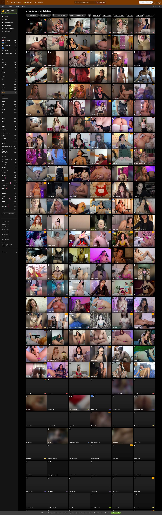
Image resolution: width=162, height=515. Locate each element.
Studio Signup (5, 239)
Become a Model (6, 237)
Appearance (32, 15)
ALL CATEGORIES (10, 213)
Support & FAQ (5, 221)
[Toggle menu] (2, 2)
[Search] (95, 2)
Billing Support (5, 224)
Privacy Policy (5, 232)
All (89, 15)
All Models (4, 242)
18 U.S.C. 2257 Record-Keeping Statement (7, 245)
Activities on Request (77, 15)
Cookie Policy (98, 512)
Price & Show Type (60, 15)
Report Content (5, 226)
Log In (157, 2)
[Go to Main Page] (13, 2)
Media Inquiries (5, 229)
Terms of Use (5, 234)
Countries (45, 15)
